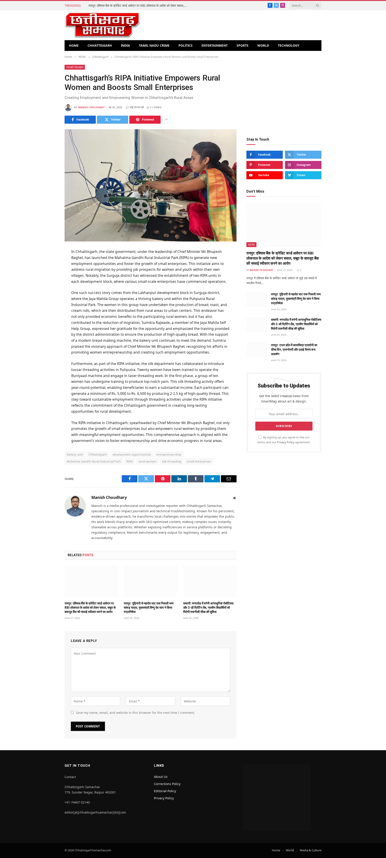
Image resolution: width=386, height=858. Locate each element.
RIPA (129, 461)
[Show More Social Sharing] (166, 120)
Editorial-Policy (165, 791)
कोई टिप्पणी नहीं (137, 107)
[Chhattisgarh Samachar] (102, 25)
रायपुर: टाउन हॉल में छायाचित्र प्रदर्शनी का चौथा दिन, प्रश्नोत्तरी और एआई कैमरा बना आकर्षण (294, 349)
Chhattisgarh (100, 45)
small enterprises (199, 461)
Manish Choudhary (91, 107)
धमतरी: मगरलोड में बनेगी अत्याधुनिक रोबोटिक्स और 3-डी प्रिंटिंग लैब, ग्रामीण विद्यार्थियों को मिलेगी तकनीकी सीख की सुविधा (208, 608)
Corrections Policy (167, 784)
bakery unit (75, 454)
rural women (147, 461)
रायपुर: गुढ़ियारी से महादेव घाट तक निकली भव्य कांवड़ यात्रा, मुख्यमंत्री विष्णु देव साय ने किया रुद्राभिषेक (149, 608)
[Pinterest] (48, 296)
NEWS (251, 244)
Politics (185, 45)
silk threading (171, 461)
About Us (161, 777)
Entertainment (214, 45)
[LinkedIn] (48, 285)
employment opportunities (132, 454)
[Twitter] (48, 274)
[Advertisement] (283, 96)
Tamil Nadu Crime (154, 45)
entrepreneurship (168, 454)
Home (74, 45)
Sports (242, 45)
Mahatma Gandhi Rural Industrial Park (94, 461)
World (263, 45)
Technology (288, 45)
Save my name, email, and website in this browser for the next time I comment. (135, 712)
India (125, 45)
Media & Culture (310, 850)
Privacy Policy (285, 442)
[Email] (48, 307)
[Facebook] (48, 263)
